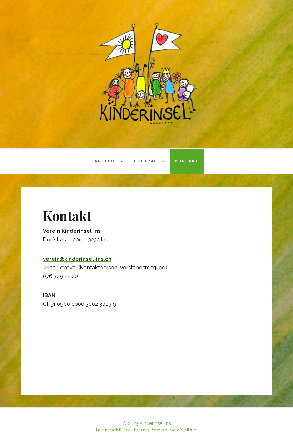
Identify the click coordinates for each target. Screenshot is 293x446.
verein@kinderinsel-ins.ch (77, 259)
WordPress (187, 429)
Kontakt (186, 161)
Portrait (147, 161)
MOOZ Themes (132, 429)
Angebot (107, 161)
